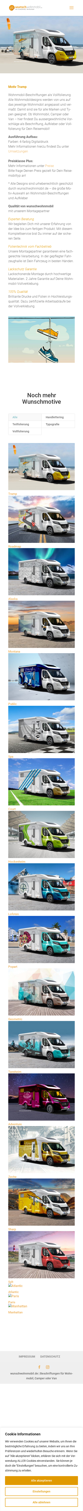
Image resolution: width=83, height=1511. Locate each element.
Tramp (12, 494)
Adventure (15, 1124)
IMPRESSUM (27, 1356)
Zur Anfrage (41, 373)
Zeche (12, 1177)
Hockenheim (16, 861)
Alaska (13, 599)
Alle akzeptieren (41, 1480)
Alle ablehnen (41, 1502)
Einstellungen (41, 1491)
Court (12, 809)
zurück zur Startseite (41, 1329)
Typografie (52, 424)
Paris (11, 1302)
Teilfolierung (20, 424)
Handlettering (55, 417)
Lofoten (13, 914)
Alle (15, 417)
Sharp (12, 1229)
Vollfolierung (20, 431)
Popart (12, 967)
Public (12, 704)
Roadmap (14, 546)
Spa (10, 756)
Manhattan (15, 1312)
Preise (49, 166)
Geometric (15, 1019)
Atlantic (13, 1292)
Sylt (10, 1282)
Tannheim (14, 1072)
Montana (14, 651)
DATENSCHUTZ (50, 1356)
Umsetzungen (18, 151)
